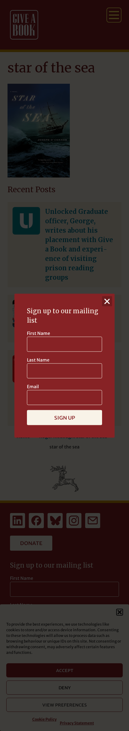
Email (33, 386)
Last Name (38, 360)
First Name (38, 333)
